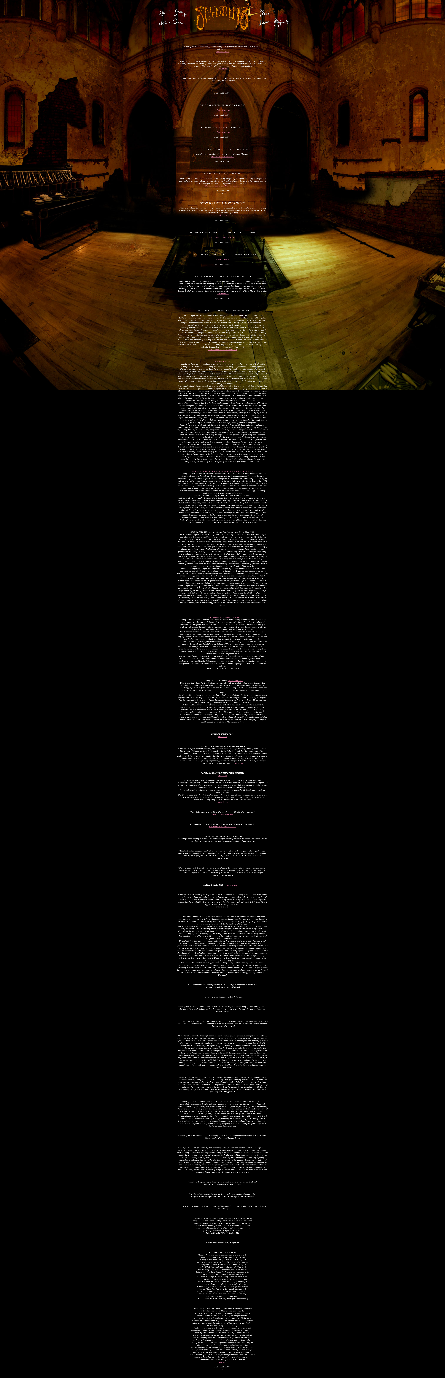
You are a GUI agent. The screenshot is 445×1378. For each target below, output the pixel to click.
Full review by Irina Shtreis (222, 157)
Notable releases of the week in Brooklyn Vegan (222, 254)
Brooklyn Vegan (222, 259)
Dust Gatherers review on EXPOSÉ (222, 105)
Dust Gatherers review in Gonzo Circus (222, 311)
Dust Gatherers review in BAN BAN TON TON (222, 276)
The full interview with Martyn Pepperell (222, 186)
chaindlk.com (222, 802)
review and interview (233, 885)
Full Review (222, 215)
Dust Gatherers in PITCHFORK (222, 237)
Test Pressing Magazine (222, 814)
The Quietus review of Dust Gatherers (222, 149)
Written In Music (222, 362)
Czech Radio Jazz (235, 680)
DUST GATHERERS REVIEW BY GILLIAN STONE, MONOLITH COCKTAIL (222, 471)
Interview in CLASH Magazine (222, 174)
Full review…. (223, 293)
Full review (222, 736)
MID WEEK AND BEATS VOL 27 (222, 826)
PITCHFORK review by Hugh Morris (222, 203)
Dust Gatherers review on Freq (222, 127)
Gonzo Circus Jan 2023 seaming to (222, 349)
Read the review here (222, 110)
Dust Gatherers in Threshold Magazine (222, 617)
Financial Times (222, 52)
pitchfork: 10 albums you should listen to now (222, 232)
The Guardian (222, 69)
